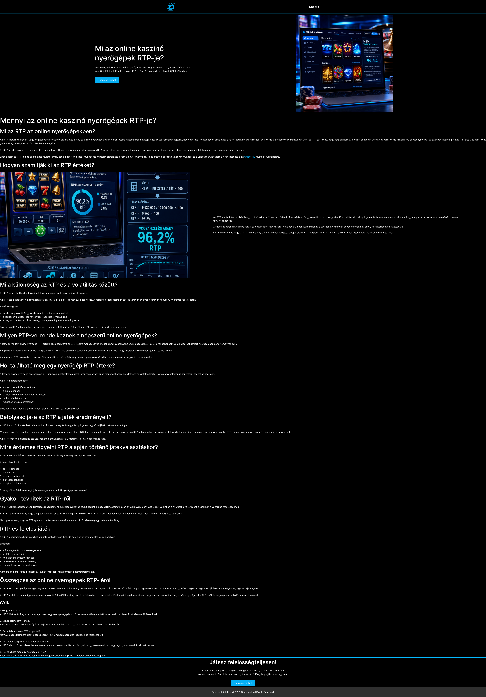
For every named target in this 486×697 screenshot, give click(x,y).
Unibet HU (249, 156)
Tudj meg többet (107, 80)
